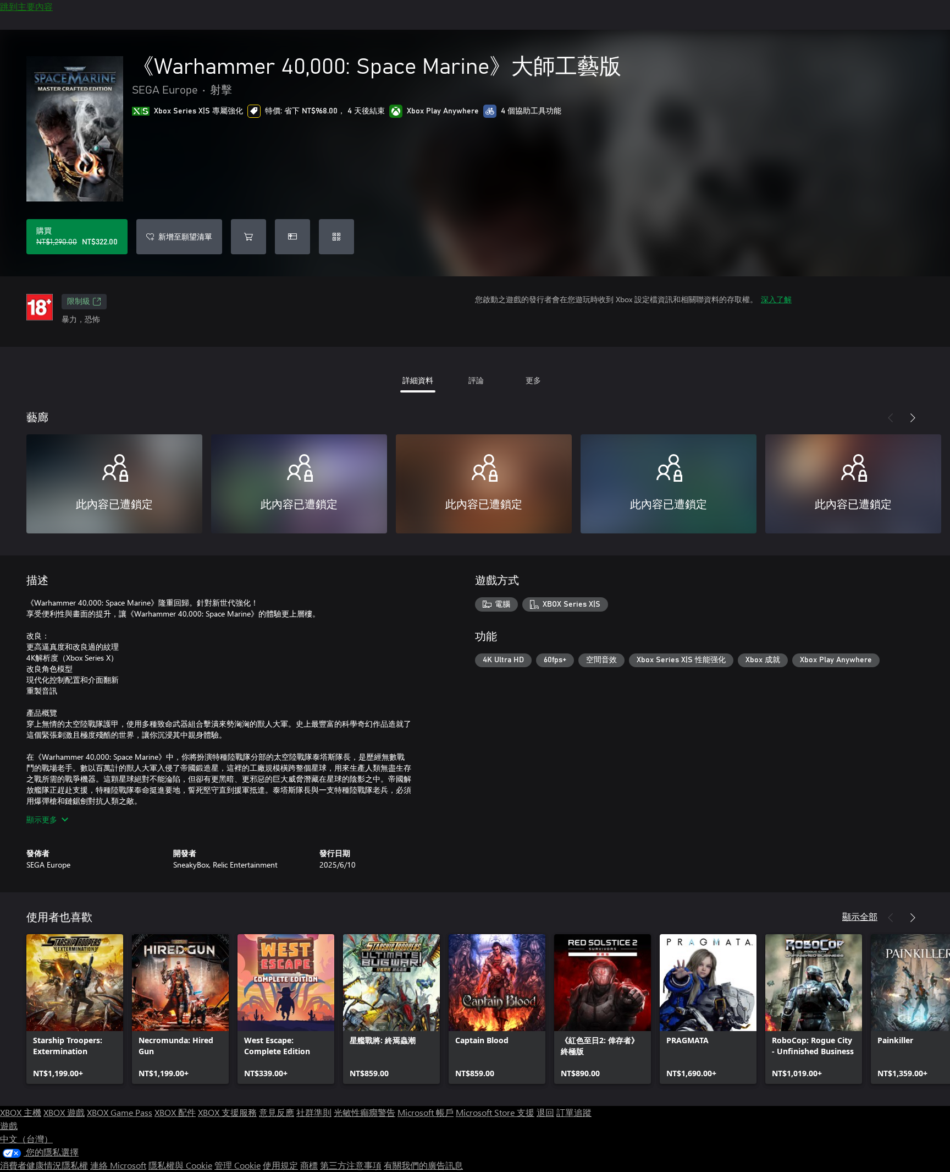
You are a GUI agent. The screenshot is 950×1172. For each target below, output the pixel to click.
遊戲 (9, 1125)
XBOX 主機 (20, 1112)
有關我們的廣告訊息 (423, 1165)
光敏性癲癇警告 (364, 1112)
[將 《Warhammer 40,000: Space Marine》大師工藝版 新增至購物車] (248, 236)
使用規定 (280, 1165)
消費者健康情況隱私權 (44, 1165)
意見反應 (276, 1112)
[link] (74, 1009)
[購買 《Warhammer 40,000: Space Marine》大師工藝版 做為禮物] (292, 236)
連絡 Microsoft (118, 1165)
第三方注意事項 (351, 1165)
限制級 (78, 302)
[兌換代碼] (336, 236)
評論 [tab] (476, 380)
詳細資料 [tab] (417, 380)
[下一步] (913, 418)
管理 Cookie (237, 1165)
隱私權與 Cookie (180, 1165)
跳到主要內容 (26, 6)
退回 (545, 1112)
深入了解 (776, 299)
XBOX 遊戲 (64, 1112)
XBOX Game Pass (119, 1112)
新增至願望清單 (185, 236)
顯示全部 (859, 916)
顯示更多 (41, 819)
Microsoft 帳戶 (425, 1112)
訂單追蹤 (574, 1112)
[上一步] (891, 418)
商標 (309, 1165)
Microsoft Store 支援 (495, 1112)
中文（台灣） (26, 1138)
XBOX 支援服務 (227, 1112)
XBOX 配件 (175, 1112)
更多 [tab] (533, 380)
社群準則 (314, 1112)
